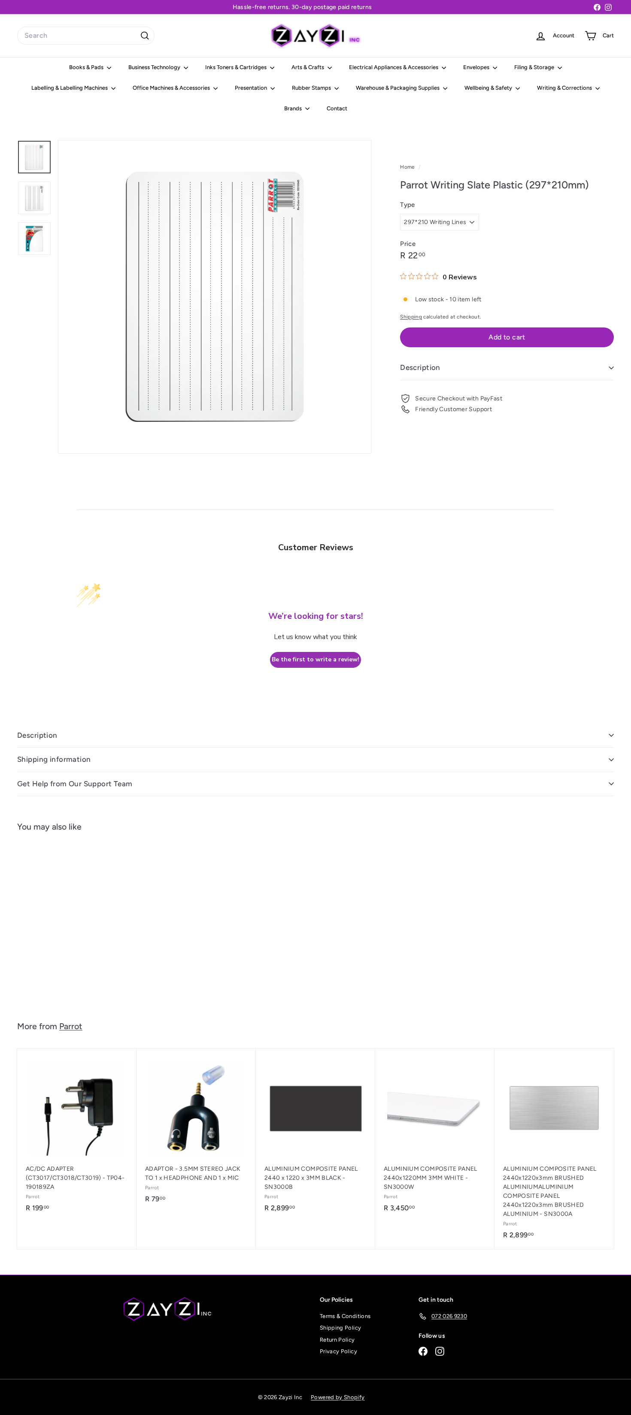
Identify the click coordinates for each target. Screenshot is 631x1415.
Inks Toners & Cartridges (236, 67)
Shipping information (54, 759)
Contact (337, 108)
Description (420, 367)
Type (407, 205)
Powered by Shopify (337, 1397)
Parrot (70, 1026)
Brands (293, 108)
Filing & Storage (534, 67)
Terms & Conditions (345, 1316)
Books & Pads (87, 67)
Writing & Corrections (565, 88)
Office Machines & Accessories (172, 88)
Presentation (251, 88)
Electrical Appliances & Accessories (394, 67)
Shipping (411, 317)
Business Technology (155, 67)
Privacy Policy (338, 1351)
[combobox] (86, 36)
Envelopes (477, 67)
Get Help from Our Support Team (75, 783)
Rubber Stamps (312, 88)
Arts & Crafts (308, 67)
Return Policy (337, 1339)
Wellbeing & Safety (488, 88)
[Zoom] (214, 296)
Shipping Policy (340, 1327)
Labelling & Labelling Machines (70, 88)
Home (408, 167)
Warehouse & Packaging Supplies (398, 88)
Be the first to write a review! (315, 659)
